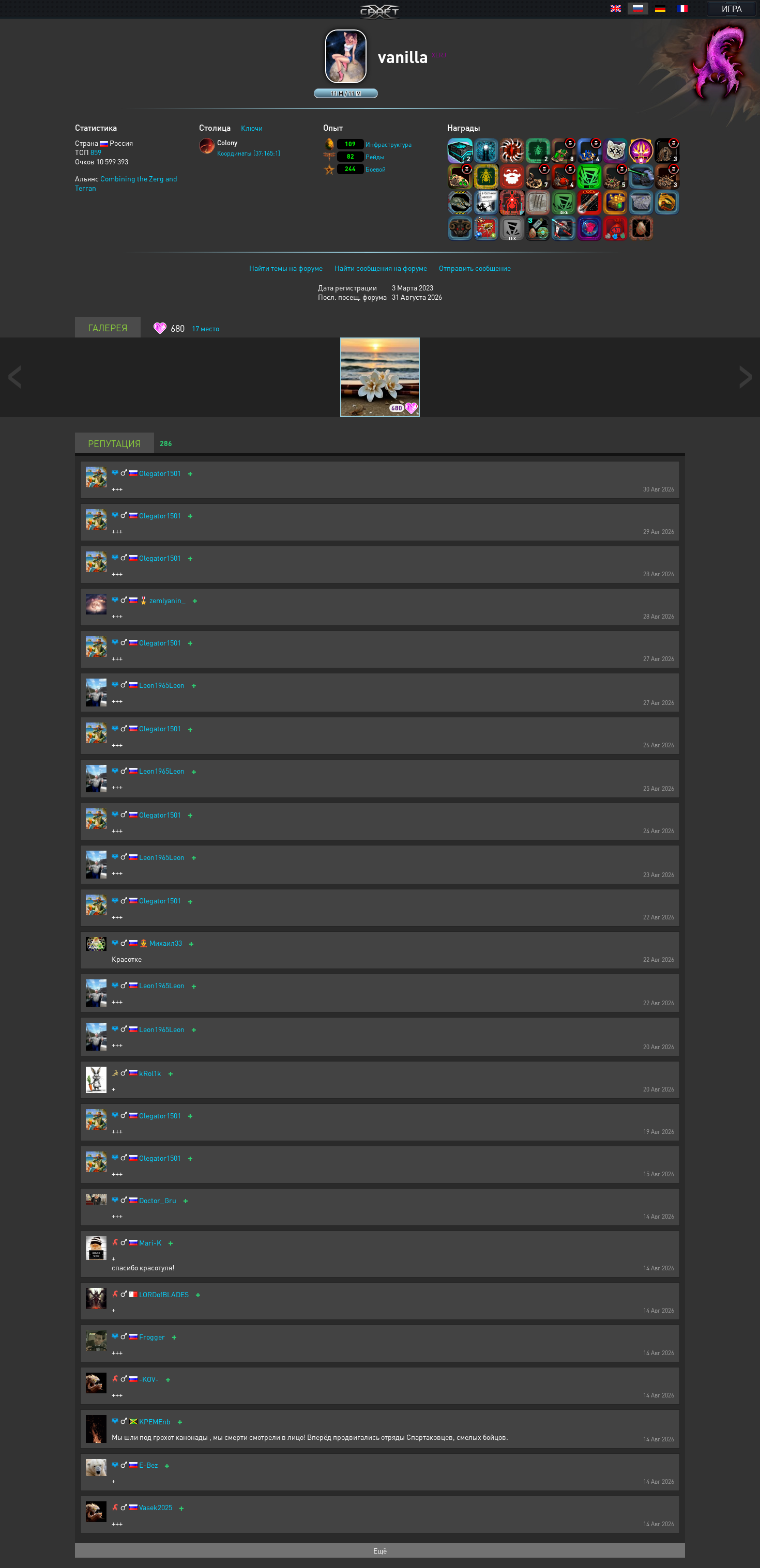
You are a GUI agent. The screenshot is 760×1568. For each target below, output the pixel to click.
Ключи (252, 127)
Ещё (380, 1550)
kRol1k (150, 1073)
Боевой (376, 169)
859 (95, 152)
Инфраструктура (389, 144)
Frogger (152, 1336)
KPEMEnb (155, 1421)
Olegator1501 (160, 473)
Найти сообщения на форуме (381, 267)
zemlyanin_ (167, 600)
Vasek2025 (155, 1507)
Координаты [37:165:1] (248, 153)
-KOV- (149, 1379)
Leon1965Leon (162, 685)
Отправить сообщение (475, 267)
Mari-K (150, 1242)
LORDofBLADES (164, 1294)
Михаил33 (165, 943)
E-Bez (148, 1465)
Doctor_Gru (157, 1200)
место (205, 328)
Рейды (375, 157)
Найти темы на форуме (286, 267)
